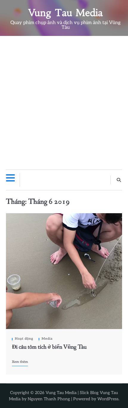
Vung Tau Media (66, 13)
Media (47, 339)
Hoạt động (24, 339)
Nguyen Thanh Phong (49, 398)
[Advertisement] (64, 103)
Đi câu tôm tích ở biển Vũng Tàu (49, 347)
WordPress (107, 398)
